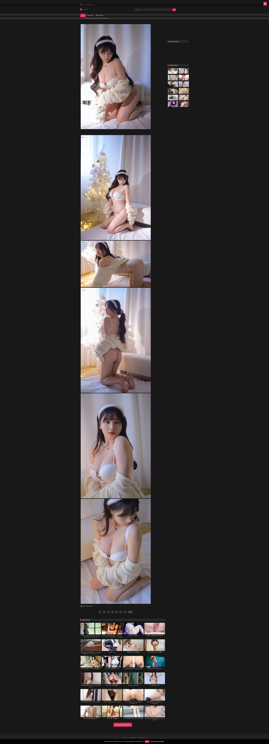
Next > (130, 611)
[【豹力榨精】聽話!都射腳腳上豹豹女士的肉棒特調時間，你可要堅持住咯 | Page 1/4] (184, 104)
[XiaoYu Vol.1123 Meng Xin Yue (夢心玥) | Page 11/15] (184, 71)
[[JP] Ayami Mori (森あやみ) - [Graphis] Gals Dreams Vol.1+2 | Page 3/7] (173, 91)
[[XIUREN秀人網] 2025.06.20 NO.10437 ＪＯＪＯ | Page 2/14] (173, 104)
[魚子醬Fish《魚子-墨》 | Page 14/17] (173, 84)
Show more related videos (123, 724)
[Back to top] (264, 739)
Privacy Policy (132, 737)
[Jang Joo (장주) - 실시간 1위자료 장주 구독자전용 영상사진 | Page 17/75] (173, 97)
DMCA (125, 737)
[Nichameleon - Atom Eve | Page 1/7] (184, 78)
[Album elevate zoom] (265, 4)
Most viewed (90, 15)
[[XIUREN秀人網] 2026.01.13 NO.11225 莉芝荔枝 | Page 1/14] (173, 71)
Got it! (147, 741)
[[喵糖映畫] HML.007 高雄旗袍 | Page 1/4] (184, 97)
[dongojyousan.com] (85, 9)
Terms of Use (142, 737)
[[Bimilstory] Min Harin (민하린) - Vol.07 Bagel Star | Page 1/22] (184, 91)
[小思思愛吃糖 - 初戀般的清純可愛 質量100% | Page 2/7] (184, 84)
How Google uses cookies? (157, 741)
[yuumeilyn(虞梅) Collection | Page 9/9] (173, 78)
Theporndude (100, 15)
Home (83, 15)
